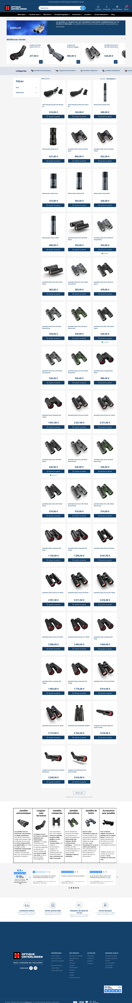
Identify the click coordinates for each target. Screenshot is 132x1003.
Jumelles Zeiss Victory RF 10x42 (104, 592)
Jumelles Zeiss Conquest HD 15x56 (77, 682)
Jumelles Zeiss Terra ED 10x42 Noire (52, 505)
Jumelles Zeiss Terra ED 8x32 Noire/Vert (77, 327)
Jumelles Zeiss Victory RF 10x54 (52, 725)
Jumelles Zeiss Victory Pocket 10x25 (104, 150)
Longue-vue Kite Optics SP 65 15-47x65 (35, 46)
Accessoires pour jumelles (108, 811)
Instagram (90, 963)
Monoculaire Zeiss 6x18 (76, 193)
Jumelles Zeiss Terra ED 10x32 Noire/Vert (78, 372)
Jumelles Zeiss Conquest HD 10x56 (51, 682)
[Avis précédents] (30, 877)
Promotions (90, 958)
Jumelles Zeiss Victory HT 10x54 (78, 637)
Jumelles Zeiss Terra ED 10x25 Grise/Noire (78, 283)
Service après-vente (56, 970)
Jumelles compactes (90, 70)
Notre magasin (55, 956)
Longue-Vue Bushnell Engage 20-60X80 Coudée (73, 46)
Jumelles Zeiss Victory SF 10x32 (104, 415)
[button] (122, 38)
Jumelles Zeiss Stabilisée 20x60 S (79, 725)
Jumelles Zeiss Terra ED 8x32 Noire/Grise (51, 327)
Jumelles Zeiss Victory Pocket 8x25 (78, 150)
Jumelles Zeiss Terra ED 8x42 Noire (51, 460)
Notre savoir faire (56, 958)
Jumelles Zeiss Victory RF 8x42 (78, 592)
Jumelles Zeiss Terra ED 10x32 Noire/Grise (52, 372)
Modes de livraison (56, 965)
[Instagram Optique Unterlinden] (35, 968)
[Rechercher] (82, 8)
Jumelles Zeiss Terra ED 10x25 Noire (52, 283)
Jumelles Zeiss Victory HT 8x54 (52, 637)
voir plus (51, 877)
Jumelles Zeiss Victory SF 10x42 (52, 592)
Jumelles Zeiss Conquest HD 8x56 (103, 638)
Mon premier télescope (75, 956)
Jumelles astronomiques (42, 70)
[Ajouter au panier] (41, 62)
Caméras (71, 972)
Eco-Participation (110, 963)
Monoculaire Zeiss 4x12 (50, 193)
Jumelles (71, 975)
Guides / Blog (55, 968)
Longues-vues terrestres (67, 70)
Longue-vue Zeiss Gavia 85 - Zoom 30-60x (77, 771)
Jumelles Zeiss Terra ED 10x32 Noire (104, 327)
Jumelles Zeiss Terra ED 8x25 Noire (77, 238)
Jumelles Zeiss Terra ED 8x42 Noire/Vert (103, 460)
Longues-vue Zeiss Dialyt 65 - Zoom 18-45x (104, 726)
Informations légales (111, 956)
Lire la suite (60, 26)
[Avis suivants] (117, 877)
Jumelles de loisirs (91, 811)
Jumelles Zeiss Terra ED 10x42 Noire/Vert (104, 505)
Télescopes (72, 963)
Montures (72, 970)
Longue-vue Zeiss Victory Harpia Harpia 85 (53, 771)
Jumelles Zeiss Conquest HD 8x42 (51, 549)
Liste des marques (74, 977)
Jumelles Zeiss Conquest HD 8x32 (103, 372)
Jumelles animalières (112, 70)
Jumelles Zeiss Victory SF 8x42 (104, 548)
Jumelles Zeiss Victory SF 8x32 (78, 415)
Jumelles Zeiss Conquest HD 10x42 (77, 549)
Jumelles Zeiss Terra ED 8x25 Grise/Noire (103, 238)
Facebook (90, 961)
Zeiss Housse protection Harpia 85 (52, 105)
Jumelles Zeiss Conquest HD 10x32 (51, 416)
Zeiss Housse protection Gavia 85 (78, 105)
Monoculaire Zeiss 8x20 (102, 193)
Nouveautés (90, 956)
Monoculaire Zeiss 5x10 (102, 104)
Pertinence (112, 79)
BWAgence (28, 1002)
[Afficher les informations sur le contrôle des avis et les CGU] (27, 879)
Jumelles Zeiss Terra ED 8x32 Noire (103, 283)
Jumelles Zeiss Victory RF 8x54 (104, 681)
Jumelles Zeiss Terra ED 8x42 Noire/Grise (111, 46)
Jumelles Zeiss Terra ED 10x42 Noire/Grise (78, 505)
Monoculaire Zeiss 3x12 (50, 149)
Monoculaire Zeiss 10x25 (50, 238)
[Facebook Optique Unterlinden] (31, 968)
